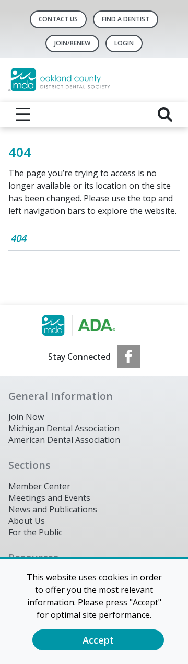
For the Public (35, 532)
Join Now (26, 416)
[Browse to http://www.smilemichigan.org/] (94, 325)
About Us (26, 520)
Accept (98, 640)
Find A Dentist (125, 19)
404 (18, 238)
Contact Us (58, 19)
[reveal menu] (23, 114)
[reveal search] (165, 114)
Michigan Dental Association (64, 428)
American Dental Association (64, 439)
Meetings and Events (49, 497)
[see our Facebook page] (128, 356)
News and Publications (52, 509)
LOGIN (124, 43)
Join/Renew (72, 43)
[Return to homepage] (94, 79)
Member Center (39, 486)
